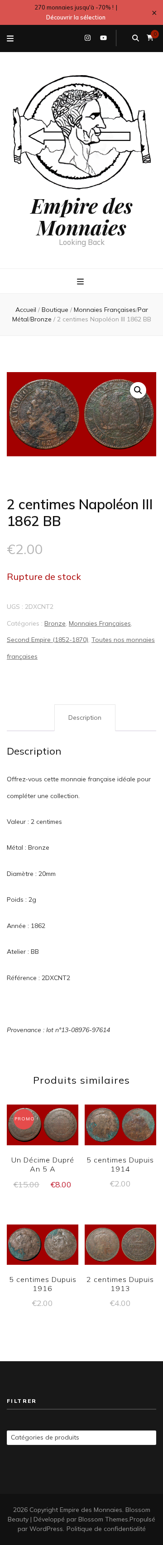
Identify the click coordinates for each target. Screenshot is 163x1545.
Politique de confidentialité (106, 1529)
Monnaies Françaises (100, 623)
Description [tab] (84, 717)
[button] (138, 390)
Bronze (55, 623)
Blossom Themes (103, 1519)
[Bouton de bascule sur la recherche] (135, 38)
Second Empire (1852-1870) (47, 640)
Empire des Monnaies (82, 215)
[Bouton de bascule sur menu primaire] (81, 281)
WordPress (46, 1529)
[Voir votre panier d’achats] (150, 38)
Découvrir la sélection (75, 17)
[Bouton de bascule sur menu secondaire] (10, 38)
